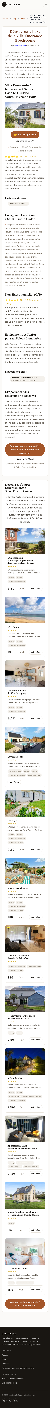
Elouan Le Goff (20, 46)
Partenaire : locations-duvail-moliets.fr (18, 1368)
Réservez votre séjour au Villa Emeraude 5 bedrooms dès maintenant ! (25, 449)
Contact (5, 1363)
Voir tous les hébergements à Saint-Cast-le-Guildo (25, 1304)
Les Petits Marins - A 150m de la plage (17, 692)
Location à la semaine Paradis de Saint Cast (18, 957)
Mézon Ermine (15, 1078)
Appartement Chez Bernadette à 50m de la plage (22, 1147)
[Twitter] (10, 1401)
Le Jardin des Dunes (18, 1268)
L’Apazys (12, 820)
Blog (14, 19)
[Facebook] (4, 1401)
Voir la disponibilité (25, 134)
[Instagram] (15, 1401)
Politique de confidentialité (13, 1378)
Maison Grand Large (18, 888)
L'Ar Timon (13, 627)
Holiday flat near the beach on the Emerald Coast (21, 1017)
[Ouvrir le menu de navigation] (45, 4)
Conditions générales (11, 1383)
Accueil (5, 19)
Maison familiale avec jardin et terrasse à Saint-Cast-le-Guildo (23, 1213)
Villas (23, 19)
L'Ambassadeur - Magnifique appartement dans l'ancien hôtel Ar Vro (20, 561)
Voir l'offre (35, 588)
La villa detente (15, 756)
